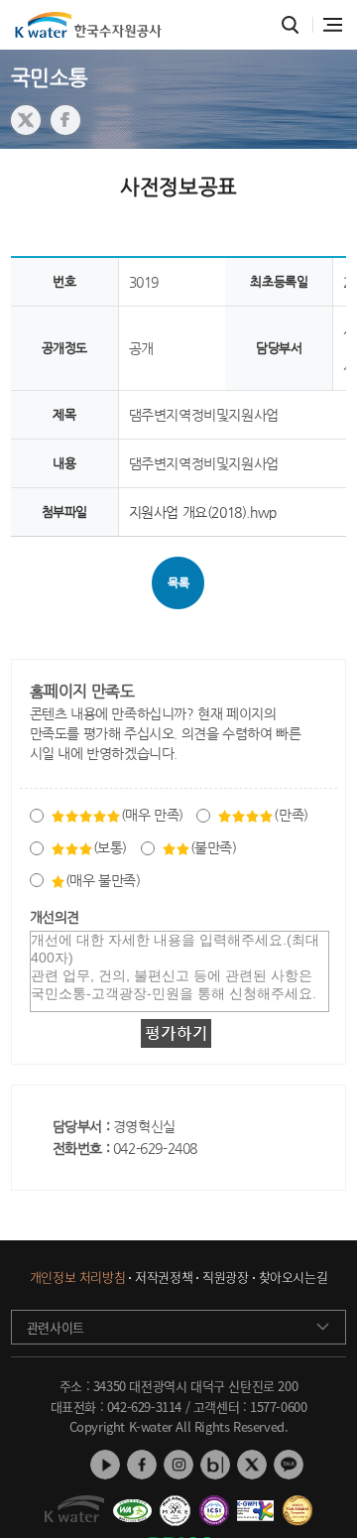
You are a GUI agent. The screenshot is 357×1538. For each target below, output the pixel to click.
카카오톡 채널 (288, 1464)
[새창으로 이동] (26, 120)
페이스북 (142, 1464)
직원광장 (225, 1277)
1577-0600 (278, 1406)
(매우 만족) (152, 815)
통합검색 (291, 25)
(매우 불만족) (103, 880)
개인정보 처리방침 (77, 1277)
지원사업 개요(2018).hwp (203, 512)
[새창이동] (132, 1503)
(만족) (290, 815)
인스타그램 (178, 1464)
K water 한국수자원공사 (88, 25)
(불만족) (213, 847)
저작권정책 (163, 1277)
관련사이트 (55, 1327)
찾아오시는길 (293, 1277)
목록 (178, 582)
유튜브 (105, 1464)
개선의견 (54, 917)
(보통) (110, 847)
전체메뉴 (332, 25)
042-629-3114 (144, 1406)
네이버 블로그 (215, 1464)
